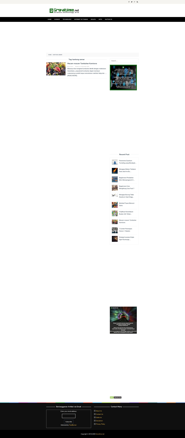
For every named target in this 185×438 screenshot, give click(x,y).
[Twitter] (131, 2)
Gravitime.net (100, 434)
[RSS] (137, 2)
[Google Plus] (134, 2)
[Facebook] (129, 2)
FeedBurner (73, 425)
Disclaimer (99, 421)
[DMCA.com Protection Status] (116, 397)
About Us (99, 411)
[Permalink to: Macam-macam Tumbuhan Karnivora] (56, 69)
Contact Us (99, 414)
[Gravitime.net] (65, 10)
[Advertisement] (92, 37)
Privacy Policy (100, 424)
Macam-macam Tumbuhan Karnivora (82, 63)
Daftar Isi (99, 417)
